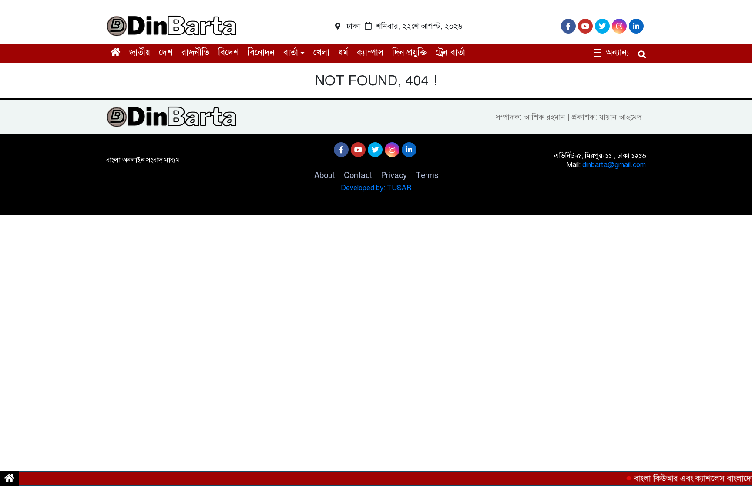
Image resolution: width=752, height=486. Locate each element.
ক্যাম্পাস (370, 52)
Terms (427, 175)
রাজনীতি (195, 52)
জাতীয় (139, 52)
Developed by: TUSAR (376, 188)
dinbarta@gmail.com (614, 165)
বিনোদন (261, 52)
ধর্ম (343, 52)
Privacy (394, 175)
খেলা (321, 52)
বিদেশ (228, 52)
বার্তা (290, 52)
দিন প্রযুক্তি (409, 52)
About (324, 175)
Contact (358, 175)
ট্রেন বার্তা (450, 52)
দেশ (166, 52)
